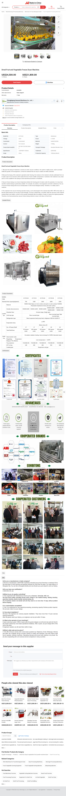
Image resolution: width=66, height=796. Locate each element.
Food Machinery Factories (9, 773)
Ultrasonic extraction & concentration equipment (25, 739)
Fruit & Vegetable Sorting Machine (33, 765)
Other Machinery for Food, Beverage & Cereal (14, 762)
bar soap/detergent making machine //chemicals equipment (41, 739)
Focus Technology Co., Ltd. (22, 789)
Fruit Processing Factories (9, 777)
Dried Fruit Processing (18, 781)
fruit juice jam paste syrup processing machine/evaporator (25, 742)
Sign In (4, 117)
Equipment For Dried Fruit (25, 777)
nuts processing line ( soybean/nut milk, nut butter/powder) (56, 742)
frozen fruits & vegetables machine (25, 745)
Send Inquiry (17, 82)
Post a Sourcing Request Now (48, 674)
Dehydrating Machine (50, 765)
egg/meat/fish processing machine (41, 742)
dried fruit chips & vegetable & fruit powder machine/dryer (41, 745)
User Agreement (42, 789)
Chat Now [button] (50, 82)
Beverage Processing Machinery (54, 762)
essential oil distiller (6, 739)
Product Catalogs (24, 736)
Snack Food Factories (46, 773)
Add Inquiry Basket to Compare (33, 61)
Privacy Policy (57, 789)
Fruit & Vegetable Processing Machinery (51, 11)
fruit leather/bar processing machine (56, 745)
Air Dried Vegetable (40, 777)
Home (3, 11)
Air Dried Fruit (6, 781)
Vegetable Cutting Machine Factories (28, 773)
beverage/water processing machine (56, 739)
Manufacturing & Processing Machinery (14, 11)
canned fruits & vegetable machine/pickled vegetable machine (9, 745)
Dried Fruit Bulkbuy (32, 781)
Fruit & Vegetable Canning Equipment (12, 765)
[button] (59, 128)
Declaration (49, 789)
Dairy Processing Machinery (35, 762)
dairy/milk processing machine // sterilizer (9, 742)
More (3, 784)
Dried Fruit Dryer (52, 777)
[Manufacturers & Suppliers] (33, 2)
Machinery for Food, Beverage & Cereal (33, 11)
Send (15, 674)
